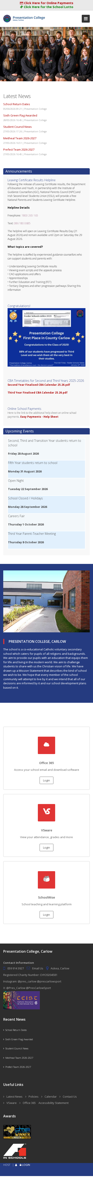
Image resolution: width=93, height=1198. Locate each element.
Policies (33, 1096)
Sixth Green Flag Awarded (20, 115)
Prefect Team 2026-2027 (18, 149)
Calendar (51, 1096)
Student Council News (17, 127)
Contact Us (70, 1096)
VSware (11, 1103)
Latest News (14, 1096)
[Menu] (86, 19)
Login (46, 780)
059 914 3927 (15, 968)
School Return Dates (16, 104)
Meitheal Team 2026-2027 (19, 138)
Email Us (37, 968)
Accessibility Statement (53, 1103)
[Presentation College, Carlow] (24, 16)
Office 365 (29, 1103)
